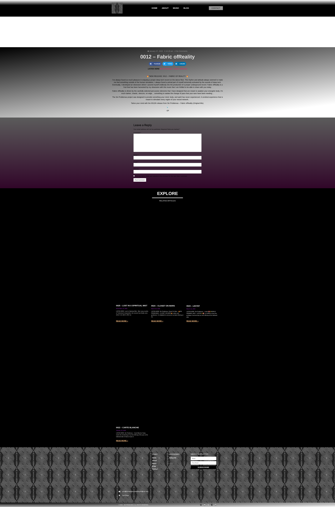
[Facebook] (215, 505)
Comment (137, 132)
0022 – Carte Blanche (127, 427)
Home (154, 8)
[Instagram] (201, 505)
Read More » (122, 321)
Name (135, 155)
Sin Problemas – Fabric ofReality (173, 69)
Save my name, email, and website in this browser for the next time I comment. (161, 176)
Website (136, 169)
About (165, 8)
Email (135, 162)
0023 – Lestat (193, 306)
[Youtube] (204, 505)
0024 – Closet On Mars (163, 306)
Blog (186, 8)
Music (176, 8)
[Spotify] (208, 505)
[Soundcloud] (212, 505)
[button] (155, 64)
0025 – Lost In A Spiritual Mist (131, 306)
